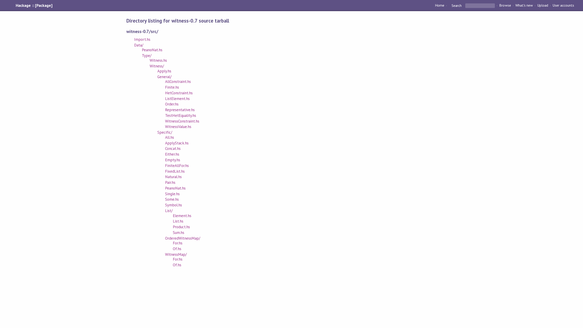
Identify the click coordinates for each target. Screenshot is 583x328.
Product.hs (181, 226)
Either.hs (172, 154)
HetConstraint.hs (179, 92)
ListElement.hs (177, 98)
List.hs (178, 221)
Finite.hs (172, 87)
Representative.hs (180, 109)
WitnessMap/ (176, 254)
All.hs (169, 137)
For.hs (177, 243)
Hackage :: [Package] (34, 5)
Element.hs (182, 215)
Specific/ (164, 132)
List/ (169, 210)
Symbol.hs (173, 205)
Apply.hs (164, 71)
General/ (164, 76)
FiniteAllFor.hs (177, 165)
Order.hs (172, 104)
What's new (524, 5)
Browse (505, 5)
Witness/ (157, 66)
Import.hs (142, 39)
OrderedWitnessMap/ (182, 238)
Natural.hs (173, 176)
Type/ (146, 55)
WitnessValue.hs (178, 126)
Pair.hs (170, 182)
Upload (542, 5)
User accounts (563, 5)
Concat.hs (173, 148)
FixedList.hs (175, 171)
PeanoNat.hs (152, 49)
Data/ (138, 45)
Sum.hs (178, 232)
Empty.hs (172, 159)
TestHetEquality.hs (180, 115)
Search (457, 5)
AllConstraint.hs (178, 81)
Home (439, 5)
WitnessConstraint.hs (182, 121)
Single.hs (172, 193)
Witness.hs (158, 60)
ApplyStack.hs (177, 143)
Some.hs (172, 199)
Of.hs (177, 248)
